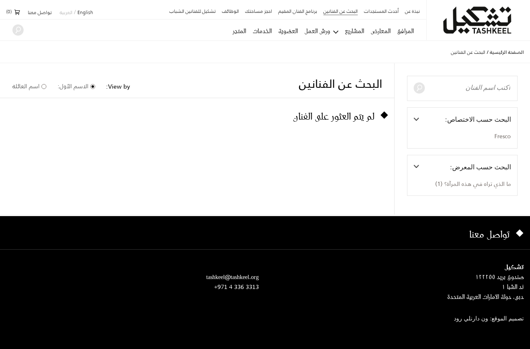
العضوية (288, 31)
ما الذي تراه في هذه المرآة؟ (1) (473, 183)
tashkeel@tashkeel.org (232, 277)
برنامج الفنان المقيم (297, 11)
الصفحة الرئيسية (507, 52)
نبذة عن (412, 11)
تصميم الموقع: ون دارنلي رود (489, 319)
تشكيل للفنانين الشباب (192, 11)
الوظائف (230, 11)
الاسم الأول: (73, 86)
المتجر (239, 31)
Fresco (502, 136)
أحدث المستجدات (381, 11)
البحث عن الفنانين (340, 12)
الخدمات (262, 31)
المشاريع (354, 31)
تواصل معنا (40, 13)
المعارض (380, 31)
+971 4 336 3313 (236, 286)
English (85, 13)
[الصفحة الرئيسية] (478, 20)
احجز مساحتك (258, 11)
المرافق (405, 31)
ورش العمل (317, 31)
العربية (66, 13)
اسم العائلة (26, 86)
